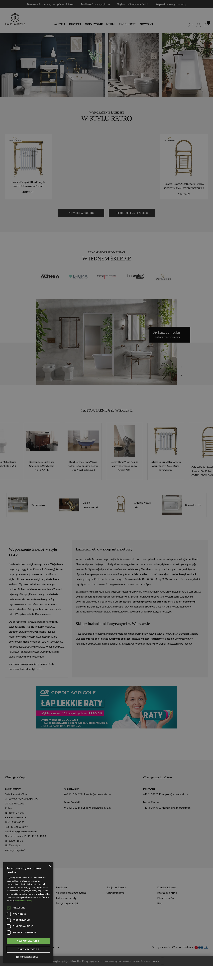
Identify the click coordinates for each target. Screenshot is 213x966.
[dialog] (106, 483)
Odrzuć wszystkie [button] (28, 949)
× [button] (49, 866)
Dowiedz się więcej (23, 900)
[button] (28, 957)
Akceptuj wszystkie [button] (28, 940)
